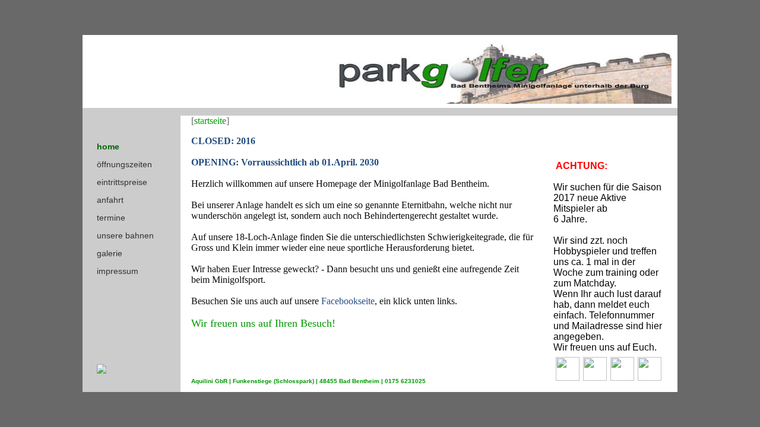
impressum (117, 271)
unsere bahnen (125, 235)
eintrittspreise (122, 182)
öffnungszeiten (124, 164)
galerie (109, 253)
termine (111, 217)
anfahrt (110, 200)
